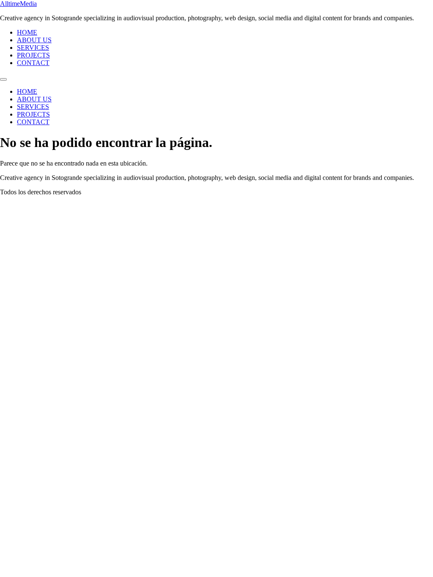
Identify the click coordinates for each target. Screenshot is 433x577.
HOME (27, 32)
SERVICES (33, 47)
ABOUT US (34, 40)
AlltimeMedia (18, 3)
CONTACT (33, 62)
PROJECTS (33, 55)
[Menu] (3, 79)
